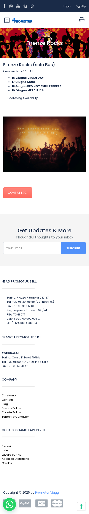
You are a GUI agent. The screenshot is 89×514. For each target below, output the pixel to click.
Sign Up (81, 6)
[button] (9, 504)
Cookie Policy (11, 412)
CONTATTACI (17, 192)
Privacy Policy (11, 408)
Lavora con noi (12, 455)
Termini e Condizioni (16, 417)
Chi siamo (9, 395)
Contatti (7, 400)
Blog (5, 404)
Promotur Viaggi (47, 492)
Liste (5, 450)
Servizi (6, 446)
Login (67, 6)
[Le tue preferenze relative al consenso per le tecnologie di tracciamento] (81, 506)
